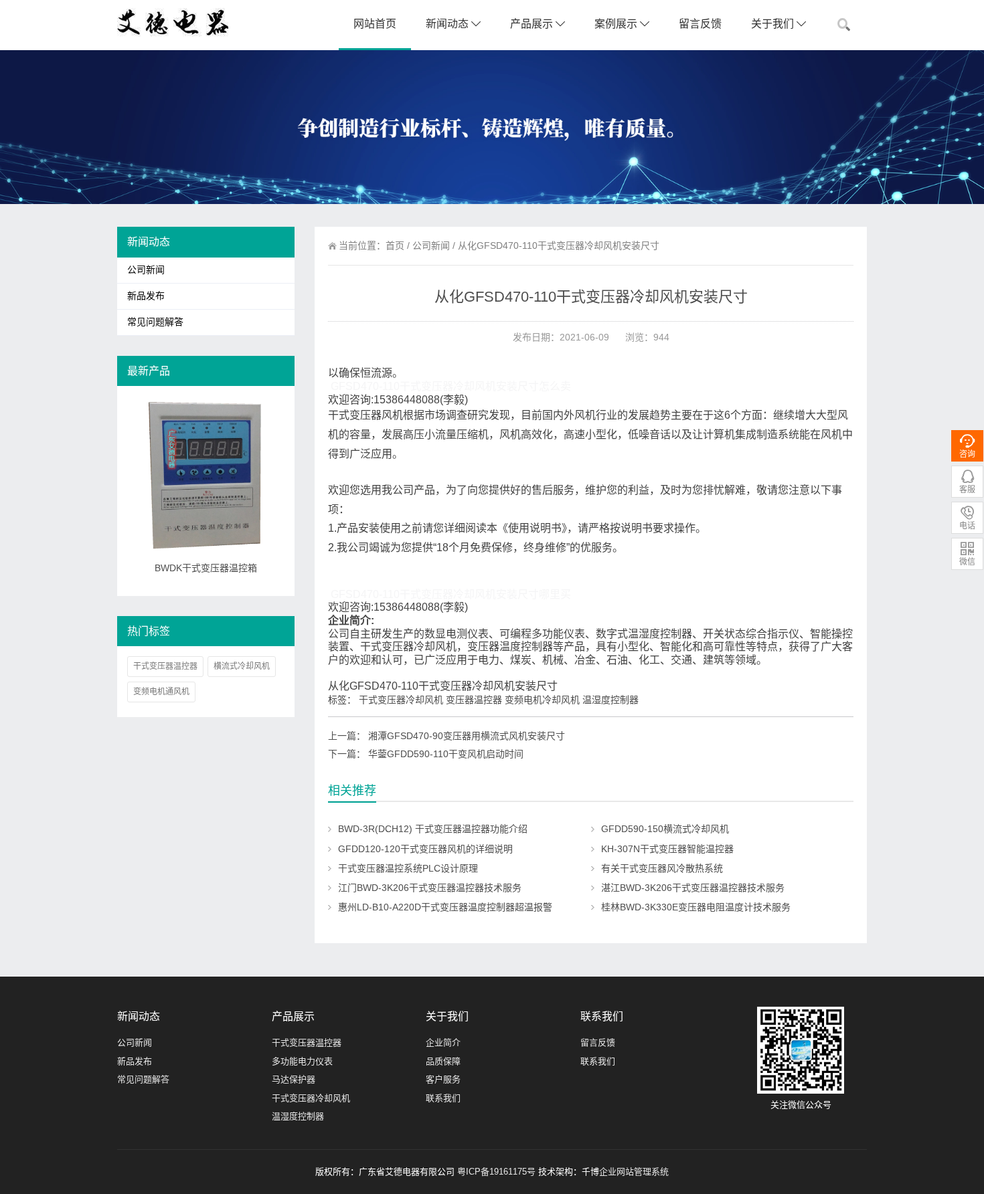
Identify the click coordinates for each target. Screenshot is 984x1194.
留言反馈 (700, 23)
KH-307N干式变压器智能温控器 (667, 848)
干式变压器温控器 (165, 666)
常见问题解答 (155, 322)
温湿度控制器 (298, 1116)
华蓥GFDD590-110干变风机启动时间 (445, 754)
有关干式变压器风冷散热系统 (662, 868)
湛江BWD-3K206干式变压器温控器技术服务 (693, 887)
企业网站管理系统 (634, 1172)
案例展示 (617, 23)
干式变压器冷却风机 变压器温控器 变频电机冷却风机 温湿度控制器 (499, 699)
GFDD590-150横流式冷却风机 (665, 828)
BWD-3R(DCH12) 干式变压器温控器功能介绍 (432, 828)
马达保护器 (293, 1079)
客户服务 (443, 1079)
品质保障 (443, 1061)
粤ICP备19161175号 (496, 1172)
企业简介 (443, 1042)
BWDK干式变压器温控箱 (206, 568)
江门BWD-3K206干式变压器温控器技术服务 (429, 887)
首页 (395, 245)
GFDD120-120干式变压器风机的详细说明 (425, 848)
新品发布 (146, 296)
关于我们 (774, 23)
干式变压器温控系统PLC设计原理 (408, 868)
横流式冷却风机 (242, 666)
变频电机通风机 (161, 691)
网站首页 (374, 23)
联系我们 (443, 1098)
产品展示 (533, 23)
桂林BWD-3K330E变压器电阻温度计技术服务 (696, 907)
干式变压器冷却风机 (311, 1098)
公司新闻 (431, 245)
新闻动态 (448, 23)
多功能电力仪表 (302, 1061)
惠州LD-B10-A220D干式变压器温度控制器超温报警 (445, 907)
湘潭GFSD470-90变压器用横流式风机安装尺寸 (466, 735)
